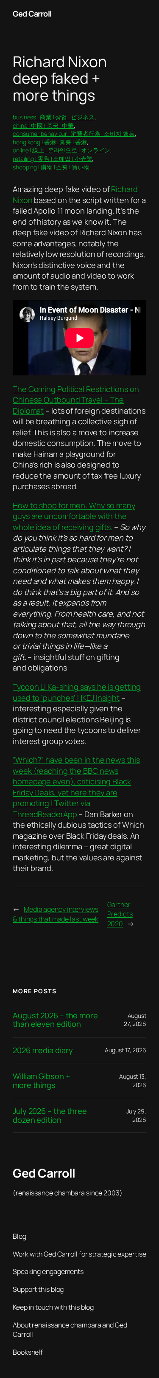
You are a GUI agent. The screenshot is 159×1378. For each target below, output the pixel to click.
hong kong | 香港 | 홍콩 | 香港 (50, 142)
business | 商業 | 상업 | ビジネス (54, 117)
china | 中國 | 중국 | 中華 (43, 125)
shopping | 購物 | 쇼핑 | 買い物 (51, 167)
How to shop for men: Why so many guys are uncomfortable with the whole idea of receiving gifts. (74, 516)
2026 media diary (43, 1050)
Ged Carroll (32, 13)
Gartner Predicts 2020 (120, 914)
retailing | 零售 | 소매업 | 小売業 (52, 159)
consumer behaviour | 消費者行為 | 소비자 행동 (74, 134)
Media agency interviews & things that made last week (55, 914)
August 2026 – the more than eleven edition (55, 1020)
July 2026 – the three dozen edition (50, 1115)
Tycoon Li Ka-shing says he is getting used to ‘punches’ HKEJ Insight (77, 692)
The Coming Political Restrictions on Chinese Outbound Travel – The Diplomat (76, 400)
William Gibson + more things (41, 1080)
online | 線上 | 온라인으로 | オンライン (61, 150)
